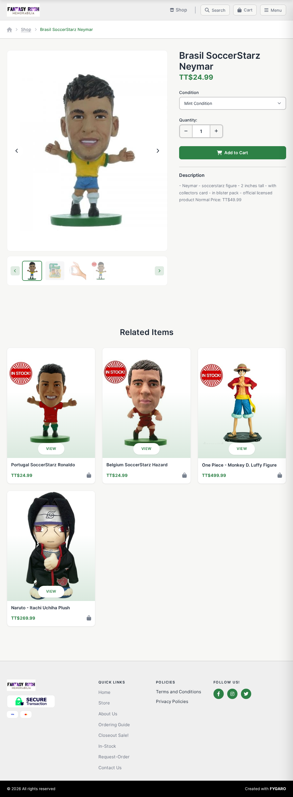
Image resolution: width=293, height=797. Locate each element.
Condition (189, 92)
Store (104, 703)
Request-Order (114, 756)
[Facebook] (218, 694)
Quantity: (188, 120)
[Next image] (157, 150)
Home (104, 692)
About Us (107, 713)
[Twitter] (246, 694)
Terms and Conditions (178, 691)
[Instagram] (232, 694)
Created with (265, 788)
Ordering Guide (114, 724)
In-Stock (107, 746)
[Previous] (15, 270)
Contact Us (110, 767)
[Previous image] (17, 150)
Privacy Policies (172, 701)
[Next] (159, 270)
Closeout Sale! (113, 735)
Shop (26, 29)
